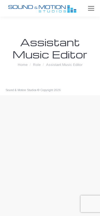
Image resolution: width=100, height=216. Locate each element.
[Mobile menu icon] (91, 8)
